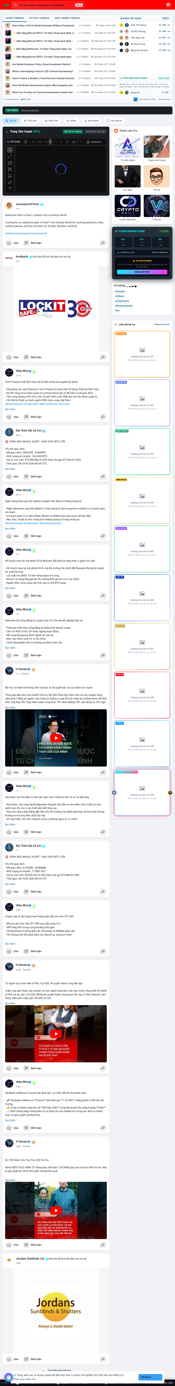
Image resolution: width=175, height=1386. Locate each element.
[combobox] (48, 5)
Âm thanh (93, 120)
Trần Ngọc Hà (137, 37)
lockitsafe (22, 256)
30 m (18, 435)
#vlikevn (119, 296)
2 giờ (18, 910)
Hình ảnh (53, 120)
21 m (18, 375)
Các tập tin (116, 120)
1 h (17, 554)
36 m (18, 494)
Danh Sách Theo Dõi (95, 131)
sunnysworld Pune (27, 204)
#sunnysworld (39, 233)
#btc (117, 310)
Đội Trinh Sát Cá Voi (28, 430)
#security (64, 403)
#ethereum (52, 403)
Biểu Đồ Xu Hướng (72, 131)
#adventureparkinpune (17, 233)
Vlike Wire (22, 371)
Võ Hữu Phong (138, 31)
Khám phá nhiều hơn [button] (24, 1379)
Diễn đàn (27, 99)
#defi (42, 403)
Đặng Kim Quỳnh (139, 50)
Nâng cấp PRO (142, 272)
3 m (17, 208)
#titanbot (120, 291)
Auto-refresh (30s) (147, 99)
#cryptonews (31, 403)
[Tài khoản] (168, 5)
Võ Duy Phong (138, 44)
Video (73, 120)
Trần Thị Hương (138, 25)
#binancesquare (14, 403)
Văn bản (32, 120)
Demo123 (135, 92)
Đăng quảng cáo (162, 324)
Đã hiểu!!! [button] (146, 1377)
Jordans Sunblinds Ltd (30, 1258)
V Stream (22, 669)
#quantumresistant (50, 523)
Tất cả (12, 120)
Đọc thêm (10, 409)
